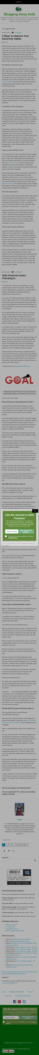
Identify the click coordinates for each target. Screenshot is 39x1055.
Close (35, 511)
